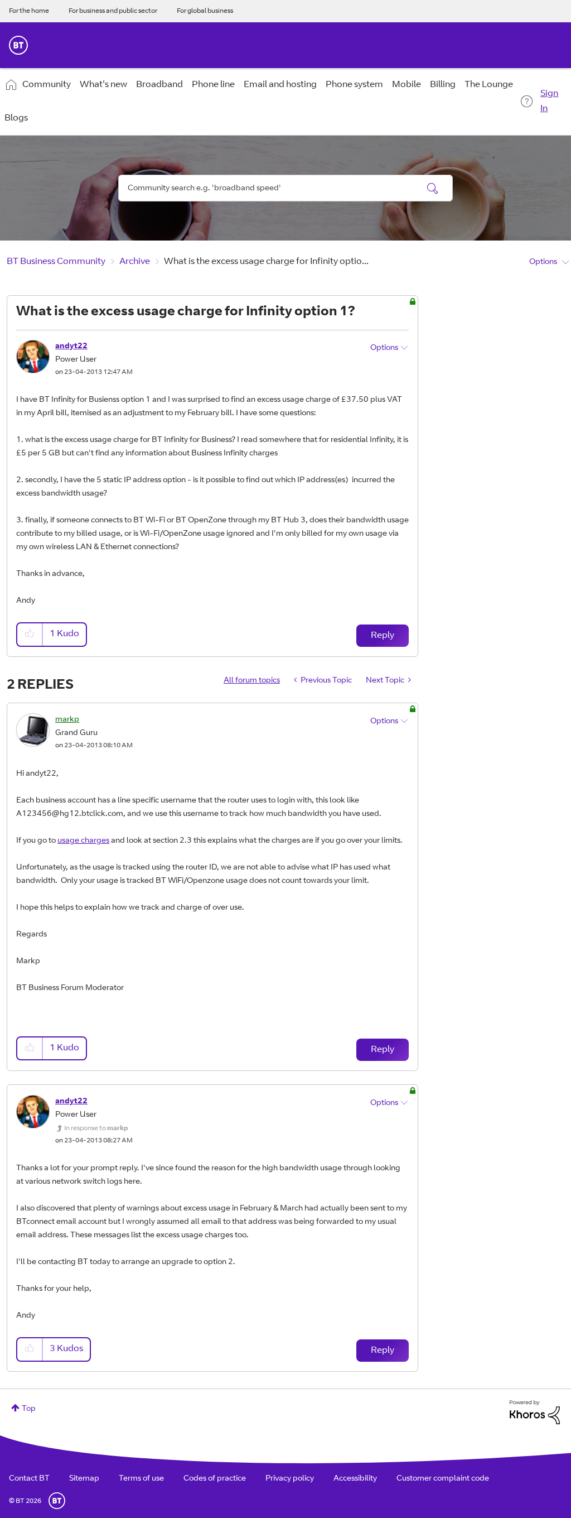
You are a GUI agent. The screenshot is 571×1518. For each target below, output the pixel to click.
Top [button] (29, 1409)
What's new (103, 84)
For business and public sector (113, 11)
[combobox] (285, 188)
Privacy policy (289, 1479)
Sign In (549, 101)
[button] (30, 634)
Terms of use (141, 1479)
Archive (134, 261)
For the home (29, 11)
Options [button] (543, 262)
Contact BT (29, 1479)
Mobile (406, 84)
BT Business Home (18, 45)
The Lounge (488, 84)
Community (46, 84)
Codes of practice (214, 1479)
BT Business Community (56, 261)
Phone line (213, 84)
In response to (96, 1128)
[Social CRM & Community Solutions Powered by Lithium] (535, 1412)
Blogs (16, 118)
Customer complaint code (442, 1479)
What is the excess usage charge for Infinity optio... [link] (266, 261)
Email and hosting (280, 84)
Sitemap (84, 1479)
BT (57, 1500)
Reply (382, 635)
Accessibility (355, 1479)
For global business (205, 11)
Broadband (159, 84)
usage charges (83, 841)
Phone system (354, 84)
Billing (443, 84)
